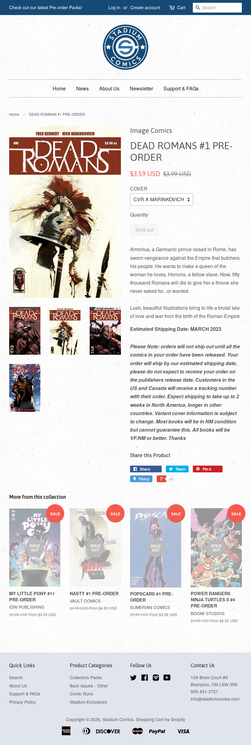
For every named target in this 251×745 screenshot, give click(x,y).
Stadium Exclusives (88, 702)
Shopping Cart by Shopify (160, 719)
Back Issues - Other (89, 686)
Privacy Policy (22, 702)
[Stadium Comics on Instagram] (155, 678)
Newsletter (141, 88)
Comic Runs (81, 693)
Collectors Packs (86, 677)
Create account (145, 7)
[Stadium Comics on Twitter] (133, 678)
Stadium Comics (118, 719)
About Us (109, 88)
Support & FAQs (181, 88)
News (82, 88)
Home (59, 88)
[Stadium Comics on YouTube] (166, 678)
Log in (114, 7)
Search (16, 677)
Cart (181, 7)
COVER (139, 188)
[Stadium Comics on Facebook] (144, 678)
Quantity (139, 214)
